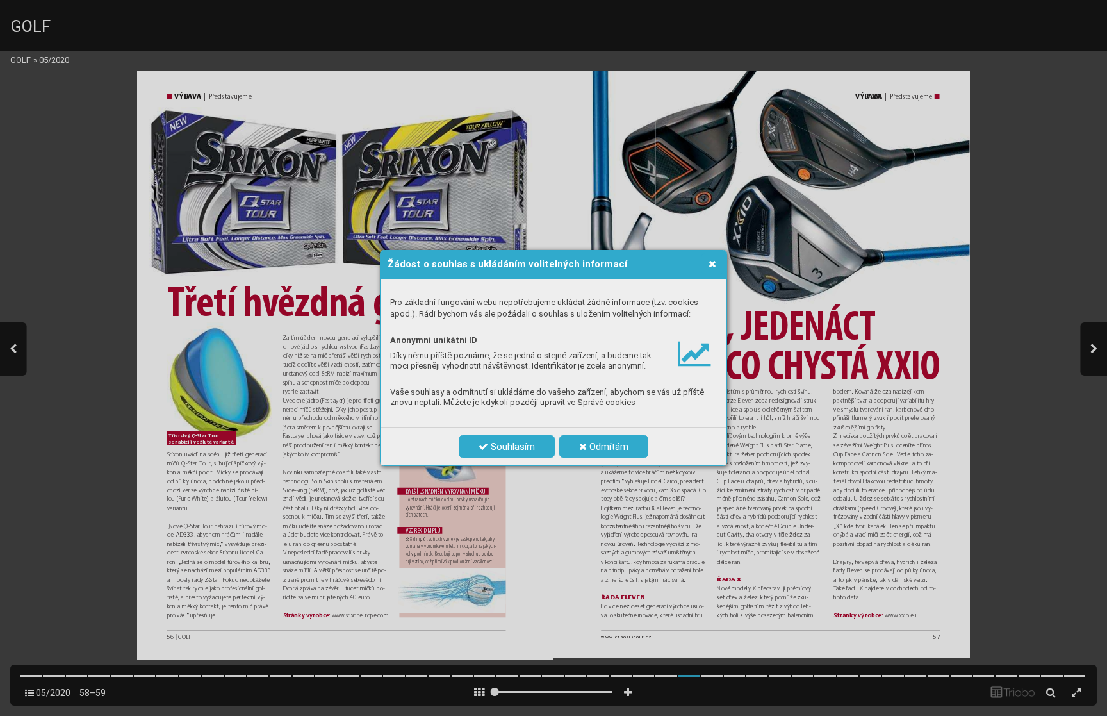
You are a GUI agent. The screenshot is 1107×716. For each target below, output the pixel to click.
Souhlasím (511, 447)
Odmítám (607, 447)
